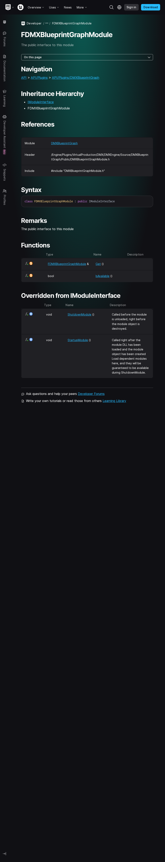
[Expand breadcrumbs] (47, 23)
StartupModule (78, 340)
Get (98, 264)
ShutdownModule (79, 314)
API (24, 78)
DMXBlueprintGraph (64, 143)
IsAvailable (102, 276)
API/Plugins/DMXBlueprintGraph (75, 78)
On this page (33, 57)
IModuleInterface (41, 102)
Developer (34, 23)
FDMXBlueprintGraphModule (67, 264)
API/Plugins (39, 78)
